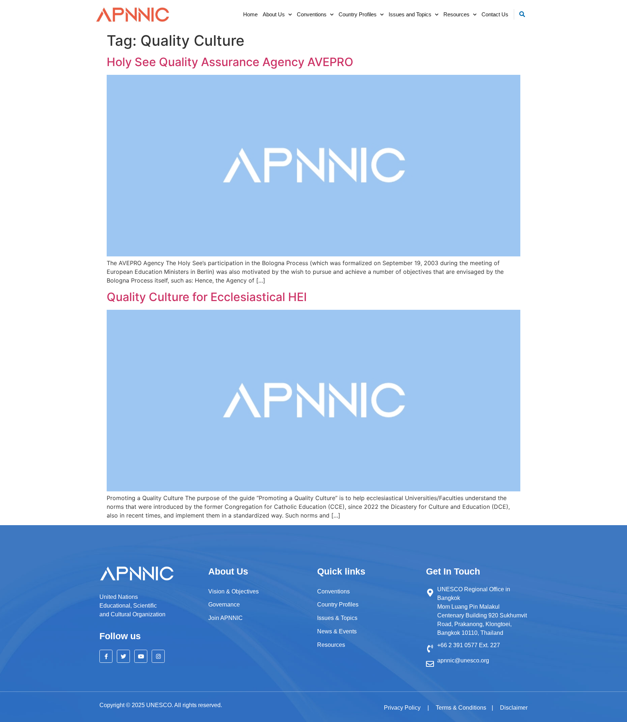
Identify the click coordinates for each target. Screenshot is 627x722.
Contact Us (494, 14)
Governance (224, 604)
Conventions (312, 14)
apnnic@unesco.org (463, 660)
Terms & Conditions (461, 708)
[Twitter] (123, 656)
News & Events (337, 631)
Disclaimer (514, 708)
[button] (522, 14)
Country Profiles (358, 14)
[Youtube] (140, 656)
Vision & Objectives (233, 591)
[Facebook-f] (105, 656)
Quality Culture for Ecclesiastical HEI (207, 297)
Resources (456, 14)
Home (250, 14)
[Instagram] (158, 656)
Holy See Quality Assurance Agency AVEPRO (230, 62)
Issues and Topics (410, 14)
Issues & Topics (337, 618)
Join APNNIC (225, 618)
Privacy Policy (403, 708)
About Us (274, 14)
